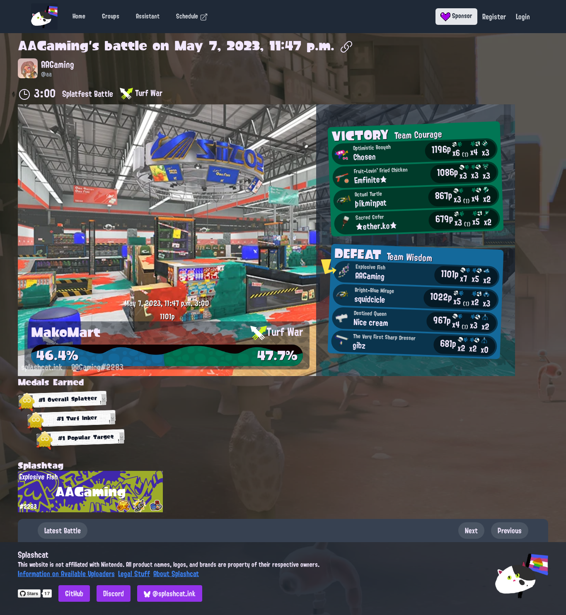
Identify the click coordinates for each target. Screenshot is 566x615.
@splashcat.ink (173, 593)
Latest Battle (62, 530)
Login (523, 16)
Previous (510, 530)
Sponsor (461, 16)
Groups (110, 16)
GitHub (74, 593)
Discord (113, 593)
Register (494, 16)
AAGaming (53, 45)
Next (471, 530)
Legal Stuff (134, 574)
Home (79, 16)
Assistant (148, 16)
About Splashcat (176, 574)
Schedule (188, 16)
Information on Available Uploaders (66, 574)
